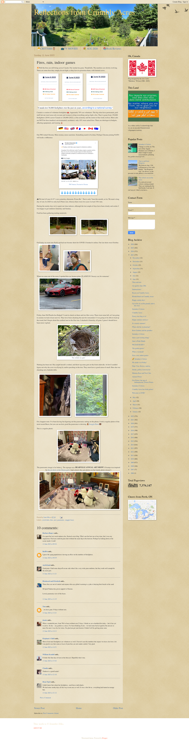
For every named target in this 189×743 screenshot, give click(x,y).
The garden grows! (138, 348)
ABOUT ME (37, 728)
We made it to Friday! (139, 362)
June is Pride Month (138, 341)
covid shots (45, 520)
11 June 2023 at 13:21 (50, 613)
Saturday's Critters (145, 144)
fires (51, 520)
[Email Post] (61, 517)
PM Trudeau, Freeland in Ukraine (78, 184)
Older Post (118, 708)
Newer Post (39, 708)
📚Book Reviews (112, 48)
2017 (132, 434)
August (135, 272)
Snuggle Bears (94, 424)
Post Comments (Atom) (51, 713)
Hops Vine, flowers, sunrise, (141, 366)
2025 (132, 248)
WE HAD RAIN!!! (138, 344)
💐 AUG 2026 (90, 48)
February (136, 408)
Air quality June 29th (139, 286)
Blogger (104, 738)
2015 (132, 441)
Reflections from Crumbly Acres (84, 12)
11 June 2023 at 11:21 (50, 573)
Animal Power (137, 376)
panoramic (60, 520)
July (134, 276)
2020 (132, 423)
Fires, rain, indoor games (140, 355)
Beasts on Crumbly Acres (140, 293)
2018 (132, 430)
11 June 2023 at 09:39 (50, 558)
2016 (132, 437)
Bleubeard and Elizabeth (51, 581)
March (135, 404)
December (136, 258)
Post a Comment (45, 697)
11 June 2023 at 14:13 (50, 631)
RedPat (45, 551)
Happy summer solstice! (140, 320)
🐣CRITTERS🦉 (46, 48)
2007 (132, 469)
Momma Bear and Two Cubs (141, 373)
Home (79, 708)
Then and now (136, 282)
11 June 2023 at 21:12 (50, 693)
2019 (132, 427)
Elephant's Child (49, 638)
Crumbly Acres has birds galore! (142, 389)
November (136, 261)
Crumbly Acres (137, 312)
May (134, 397)
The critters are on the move (146, 178)
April (135, 401)
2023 (132, 255)
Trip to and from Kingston (144, 162)
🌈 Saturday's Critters (139, 359)
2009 (132, 462)
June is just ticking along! (140, 337)
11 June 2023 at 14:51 (50, 647)
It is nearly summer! (138, 323)
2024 (132, 251)
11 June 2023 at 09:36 (50, 544)
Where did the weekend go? (141, 327)
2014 (132, 445)
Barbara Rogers (48, 533)
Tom (44, 606)
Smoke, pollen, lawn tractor (141, 369)
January (135, 411)
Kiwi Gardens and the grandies (142, 330)
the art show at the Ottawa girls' (59, 470)
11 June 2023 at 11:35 (50, 599)
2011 (132, 455)
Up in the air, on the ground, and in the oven (143, 304)
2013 (132, 448)
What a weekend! (138, 352)
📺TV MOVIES (69, 48)
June (134, 279)
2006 (132, 473)
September (136, 268)
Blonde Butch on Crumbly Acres (143, 296)
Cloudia (45, 668)
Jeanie (45, 620)
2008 (132, 466)
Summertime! (136, 289)
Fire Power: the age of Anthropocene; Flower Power (142, 381)
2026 (132, 244)
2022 (132, 416)
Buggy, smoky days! (138, 300)
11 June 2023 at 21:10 (50, 674)
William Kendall (49, 654)
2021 (132, 420)
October (135, 265)
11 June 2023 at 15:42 (50, 661)
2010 (132, 459)
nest (55, 520)
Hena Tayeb (47, 682)
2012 (132, 452)
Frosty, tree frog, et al (139, 316)
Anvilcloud (46, 565)
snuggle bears (69, 520)
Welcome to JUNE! (138, 393)
